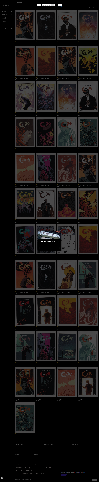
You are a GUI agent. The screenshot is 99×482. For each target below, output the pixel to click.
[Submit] (58, 248)
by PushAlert (60, 6)
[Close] (60, 232)
